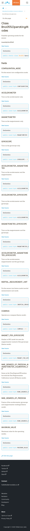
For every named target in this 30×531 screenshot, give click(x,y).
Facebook (4, 465)
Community (5, 499)
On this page (7, 18)
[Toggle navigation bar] (2, 2)
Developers (5, 502)
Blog (2, 505)
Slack (3, 474)
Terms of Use (5, 515)
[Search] (27, 2)
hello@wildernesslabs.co (9, 485)
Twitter (3, 468)
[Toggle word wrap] (23, 55)
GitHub (3, 471)
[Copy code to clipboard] (26, 55)
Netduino (4, 496)
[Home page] (3, 8)
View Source (5, 46)
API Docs (16, 2)
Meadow (4, 493)
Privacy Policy (5, 518)
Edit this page (8, 456)
